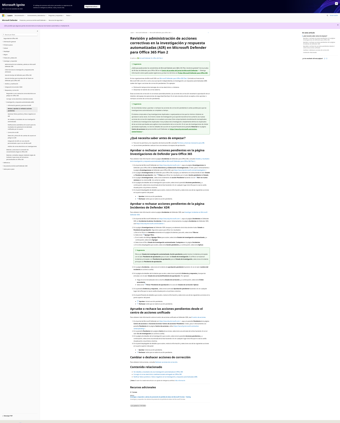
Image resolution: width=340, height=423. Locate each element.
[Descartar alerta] (336, 3)
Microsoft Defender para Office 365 (160, 32)
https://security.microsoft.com (169, 165)
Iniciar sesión (334, 15)
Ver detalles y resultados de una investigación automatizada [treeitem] (21, 120)
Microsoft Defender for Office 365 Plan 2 (151, 58)
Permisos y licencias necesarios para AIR (190, 143)
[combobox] (20, 34)
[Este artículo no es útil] (327, 58)
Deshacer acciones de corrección (166, 362)
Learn (132, 32)
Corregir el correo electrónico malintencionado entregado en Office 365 (158, 374)
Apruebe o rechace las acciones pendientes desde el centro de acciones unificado (318, 47)
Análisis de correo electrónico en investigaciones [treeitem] (22, 146)
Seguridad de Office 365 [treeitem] (11, 38)
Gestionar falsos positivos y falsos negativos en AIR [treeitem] (22, 115)
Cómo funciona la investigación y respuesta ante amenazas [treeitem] (19, 71)
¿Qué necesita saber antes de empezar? (315, 36)
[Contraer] (37, 31)
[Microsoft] (3, 15)
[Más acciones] (208, 32)
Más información (180, 380)
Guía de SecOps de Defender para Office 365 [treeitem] (18, 75)
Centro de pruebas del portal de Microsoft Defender (180, 70)
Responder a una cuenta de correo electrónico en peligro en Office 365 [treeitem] (21, 95)
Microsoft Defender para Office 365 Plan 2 (174, 78)
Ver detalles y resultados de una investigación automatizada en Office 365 (158, 372)
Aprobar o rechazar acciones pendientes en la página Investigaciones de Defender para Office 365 (319, 39)
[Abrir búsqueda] (327, 15)
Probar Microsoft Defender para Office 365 (193, 73)
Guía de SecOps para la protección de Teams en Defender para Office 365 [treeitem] (19, 79)
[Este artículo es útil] (325, 58)
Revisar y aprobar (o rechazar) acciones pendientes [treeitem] (20, 110)
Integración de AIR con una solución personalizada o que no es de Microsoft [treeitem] (19, 142)
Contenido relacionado (310, 52)
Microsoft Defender (142, 32)
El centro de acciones (198, 317)
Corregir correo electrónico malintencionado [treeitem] (19, 99)
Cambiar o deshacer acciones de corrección (316, 50)
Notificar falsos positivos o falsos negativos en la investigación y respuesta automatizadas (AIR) (165, 377)
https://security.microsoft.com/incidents (149, 224)
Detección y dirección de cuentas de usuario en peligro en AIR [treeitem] (22, 137)
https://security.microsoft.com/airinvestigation (189, 170)
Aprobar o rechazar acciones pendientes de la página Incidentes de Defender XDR (319, 43)
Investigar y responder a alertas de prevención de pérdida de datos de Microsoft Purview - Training (160, 397)
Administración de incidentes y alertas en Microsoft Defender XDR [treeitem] (20, 65)
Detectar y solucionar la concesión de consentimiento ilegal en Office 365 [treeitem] (17, 151)
